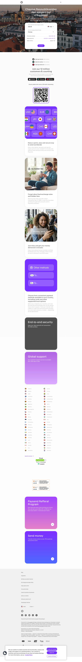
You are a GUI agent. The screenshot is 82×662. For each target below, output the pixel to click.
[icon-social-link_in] (26, 615)
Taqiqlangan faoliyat (25, 602)
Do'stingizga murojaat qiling (27, 582)
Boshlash (41, 45)
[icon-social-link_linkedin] (33, 615)
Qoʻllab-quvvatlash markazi (27, 579)
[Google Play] (41, 79)
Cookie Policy (28, 655)
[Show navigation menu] (60, 2)
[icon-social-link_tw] (36, 615)
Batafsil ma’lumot (28, 456)
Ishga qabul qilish (25, 585)
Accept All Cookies (51, 649)
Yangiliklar (23, 575)
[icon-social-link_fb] (22, 615)
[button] (5, 653)
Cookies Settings (52, 656)
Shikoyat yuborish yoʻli (26, 599)
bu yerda (30, 622)
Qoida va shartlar (25, 595)
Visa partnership (24, 589)
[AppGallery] (50, 79)
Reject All (52, 652)
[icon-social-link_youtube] (29, 615)
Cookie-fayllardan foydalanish (27, 592)
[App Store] (32, 79)
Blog (22, 572)
